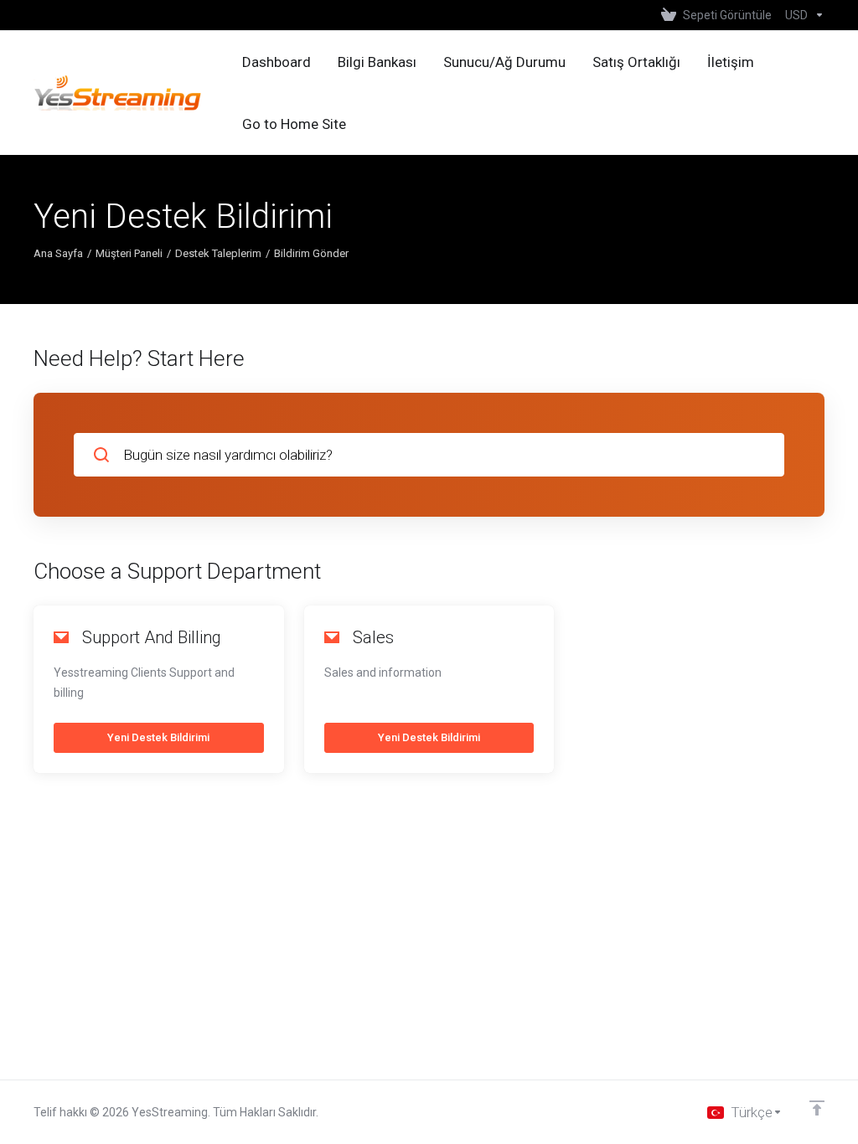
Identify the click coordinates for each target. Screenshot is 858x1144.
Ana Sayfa (58, 253)
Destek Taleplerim (218, 253)
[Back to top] (817, 1108)
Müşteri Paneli (129, 253)
